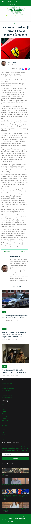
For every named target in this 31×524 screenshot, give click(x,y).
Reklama (4, 393)
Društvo (4, 411)
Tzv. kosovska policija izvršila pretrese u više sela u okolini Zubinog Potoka (15, 317)
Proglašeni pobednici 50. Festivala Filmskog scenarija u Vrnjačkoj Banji (14, 371)
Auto (15, 24)
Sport (3, 434)
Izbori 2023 (5, 420)
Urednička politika (7, 395)
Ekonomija (4, 413)
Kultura (4, 366)
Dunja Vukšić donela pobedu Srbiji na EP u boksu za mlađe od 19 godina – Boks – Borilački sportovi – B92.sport (14, 497)
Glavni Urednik (11, 4)
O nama (16, 1)
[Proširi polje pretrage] (26, 19)
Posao (3, 432)
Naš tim (21, 1)
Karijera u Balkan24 (7, 383)
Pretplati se (15, 458)
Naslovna (10, 1)
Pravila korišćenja (6, 390)
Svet (3, 439)
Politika (4, 329)
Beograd (4, 407)
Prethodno (7, 252)
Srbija (3, 312)
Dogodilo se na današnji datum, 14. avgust (12, 474)
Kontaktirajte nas (6, 386)
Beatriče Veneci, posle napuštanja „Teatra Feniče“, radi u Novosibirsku (15, 509)
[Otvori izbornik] (2, 19)
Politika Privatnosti (7, 397)
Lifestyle (4, 425)
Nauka (3, 427)
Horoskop (4, 416)
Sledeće (22, 252)
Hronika (4, 418)
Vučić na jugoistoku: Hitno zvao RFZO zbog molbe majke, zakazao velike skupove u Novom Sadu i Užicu (14, 334)
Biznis (3, 409)
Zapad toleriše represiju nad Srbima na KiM (12, 484)
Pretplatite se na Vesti (8, 388)
